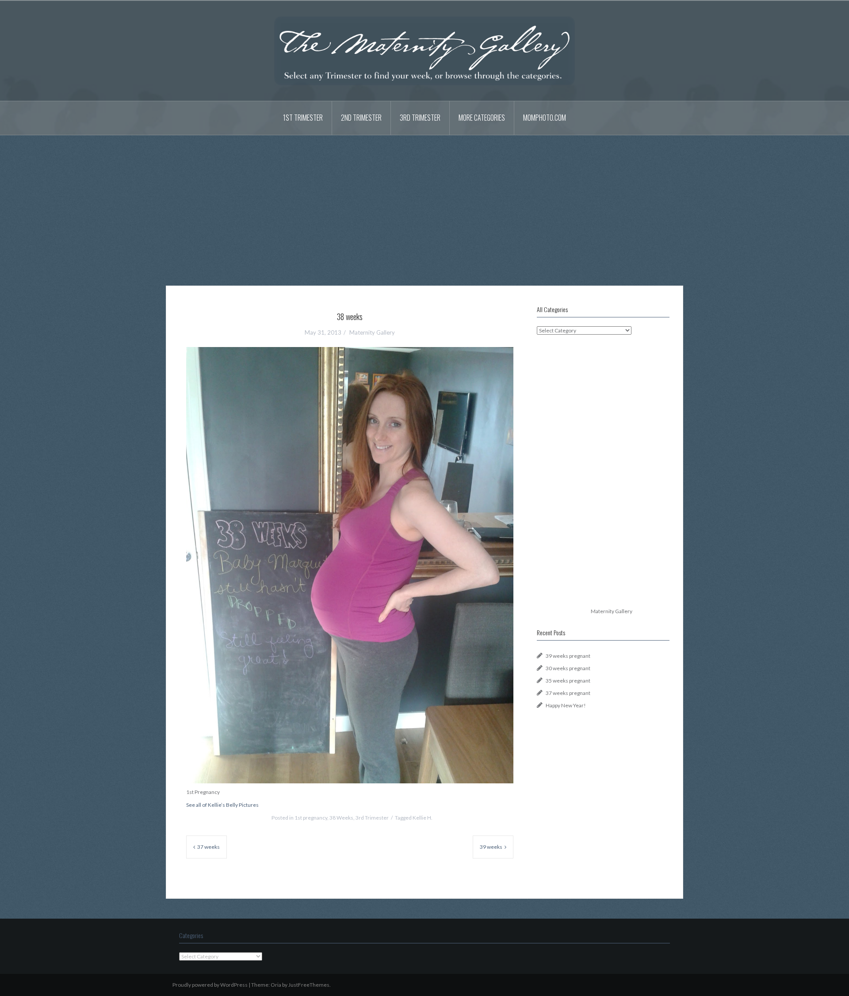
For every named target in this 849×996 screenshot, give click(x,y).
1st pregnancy (310, 817)
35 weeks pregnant (568, 680)
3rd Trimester (420, 117)
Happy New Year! (566, 705)
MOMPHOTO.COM (544, 117)
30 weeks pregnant (568, 668)
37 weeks (208, 846)
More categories (482, 117)
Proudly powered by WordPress (210, 984)
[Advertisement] (424, 204)
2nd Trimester (361, 117)
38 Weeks (341, 817)
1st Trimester (303, 117)
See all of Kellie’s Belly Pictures (222, 804)
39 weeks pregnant (568, 656)
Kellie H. (422, 817)
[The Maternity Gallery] (424, 50)
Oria (276, 984)
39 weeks (491, 846)
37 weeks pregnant (568, 693)
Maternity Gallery (372, 332)
